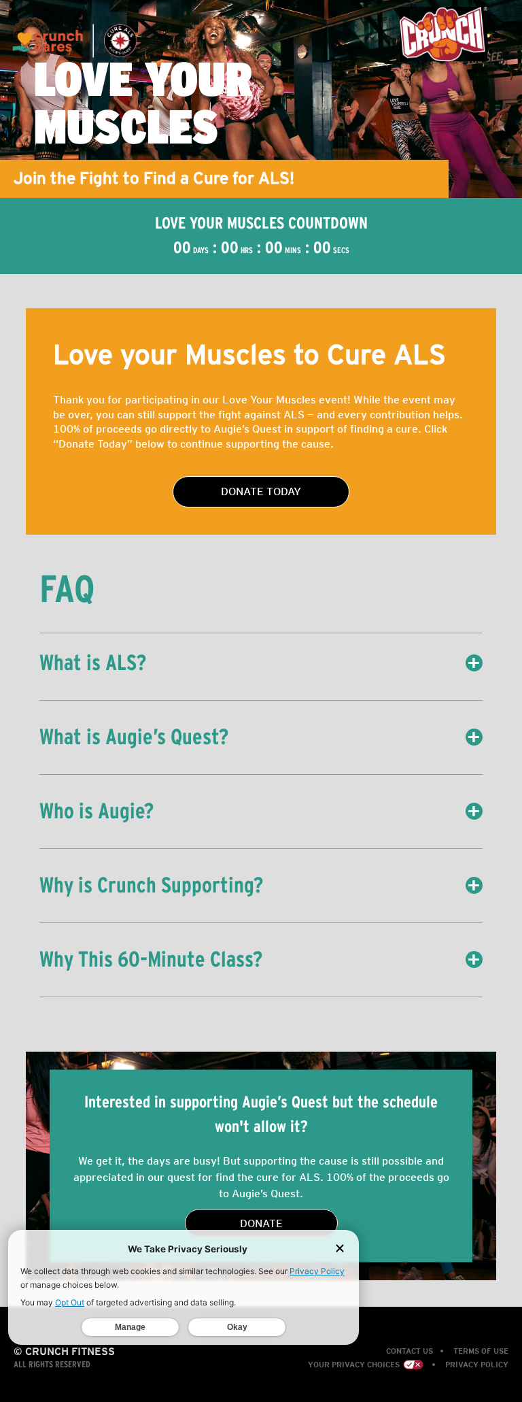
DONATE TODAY (261, 491)
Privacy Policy (476, 1364)
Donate (261, 1222)
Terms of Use (480, 1351)
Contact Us (409, 1351)
